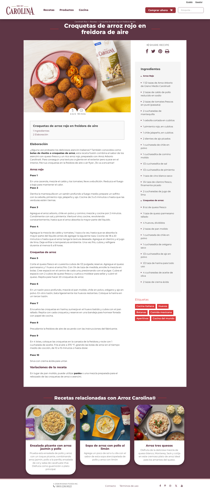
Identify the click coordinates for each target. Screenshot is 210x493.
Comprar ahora (158, 10)
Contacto (110, 486)
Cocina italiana (145, 306)
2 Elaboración (40, 134)
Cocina (83, 10)
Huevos (162, 306)
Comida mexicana (161, 312)
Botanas (141, 312)
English (189, 2)
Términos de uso (129, 486)
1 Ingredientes (41, 130)
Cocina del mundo (163, 318)
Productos (67, 10)
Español (198, 2)
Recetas (48, 10)
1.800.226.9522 (64, 486)
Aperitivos (142, 318)
